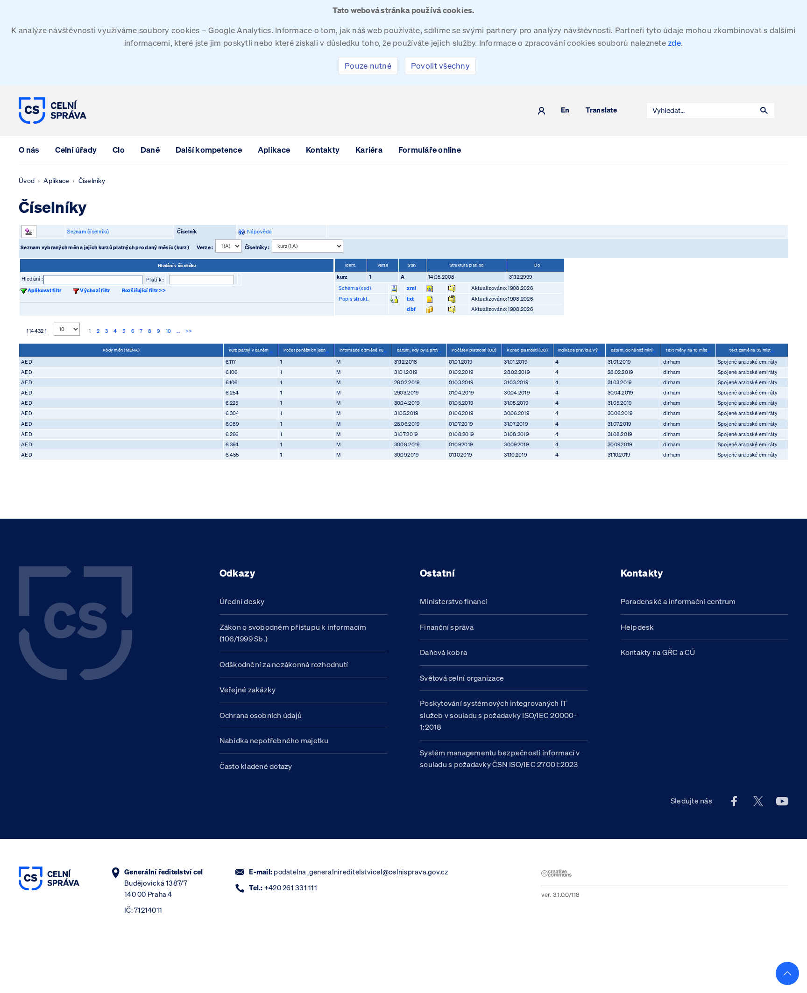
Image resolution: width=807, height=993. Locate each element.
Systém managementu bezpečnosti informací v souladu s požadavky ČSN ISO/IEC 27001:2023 (500, 758)
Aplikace (274, 149)
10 (168, 331)
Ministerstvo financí (453, 601)
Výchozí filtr (95, 290)
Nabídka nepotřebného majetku (274, 740)
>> (188, 331)
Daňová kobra (443, 652)
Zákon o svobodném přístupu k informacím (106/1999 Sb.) (293, 633)
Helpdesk (637, 627)
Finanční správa (447, 627)
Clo (119, 149)
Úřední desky (242, 601)
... (178, 331)
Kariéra (368, 149)
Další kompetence (209, 149)
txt (410, 299)
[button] (764, 110)
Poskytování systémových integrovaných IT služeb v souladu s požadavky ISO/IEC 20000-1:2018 (498, 715)
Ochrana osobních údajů (260, 715)
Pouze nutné (368, 65)
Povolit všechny (440, 65)
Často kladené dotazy (255, 766)
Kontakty (323, 149)
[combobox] (700, 110)
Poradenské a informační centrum (678, 601)
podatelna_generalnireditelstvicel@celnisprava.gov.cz (361, 871)
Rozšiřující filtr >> (144, 290)
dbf (411, 309)
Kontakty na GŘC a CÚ (658, 652)
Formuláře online (429, 149)
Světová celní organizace (462, 678)
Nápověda (258, 231)
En (565, 110)
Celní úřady (76, 149)
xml (411, 288)
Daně (150, 149)
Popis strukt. (353, 299)
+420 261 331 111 (290, 887)
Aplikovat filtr (45, 290)
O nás (29, 149)
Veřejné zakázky (247, 689)
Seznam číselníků (88, 231)
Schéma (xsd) (355, 288)
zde (674, 42)
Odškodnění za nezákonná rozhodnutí (283, 664)
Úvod (27, 180)
